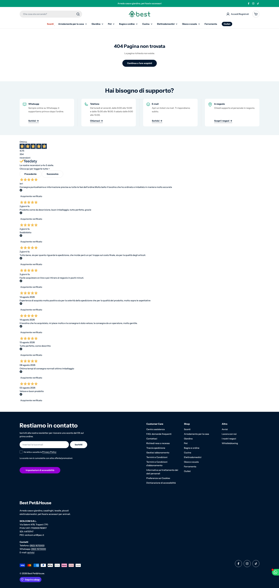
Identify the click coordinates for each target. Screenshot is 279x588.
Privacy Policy (49, 452)
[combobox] (51, 14)
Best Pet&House (35, 573)
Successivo (52, 174)
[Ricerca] (78, 14)
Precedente (30, 174)
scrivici (30, 552)
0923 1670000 (37, 545)
